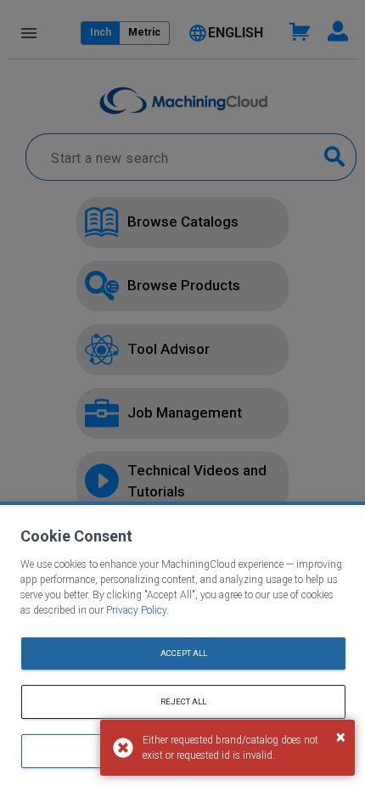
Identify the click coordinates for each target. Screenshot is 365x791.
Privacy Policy (136, 610)
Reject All (183, 701)
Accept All (183, 653)
